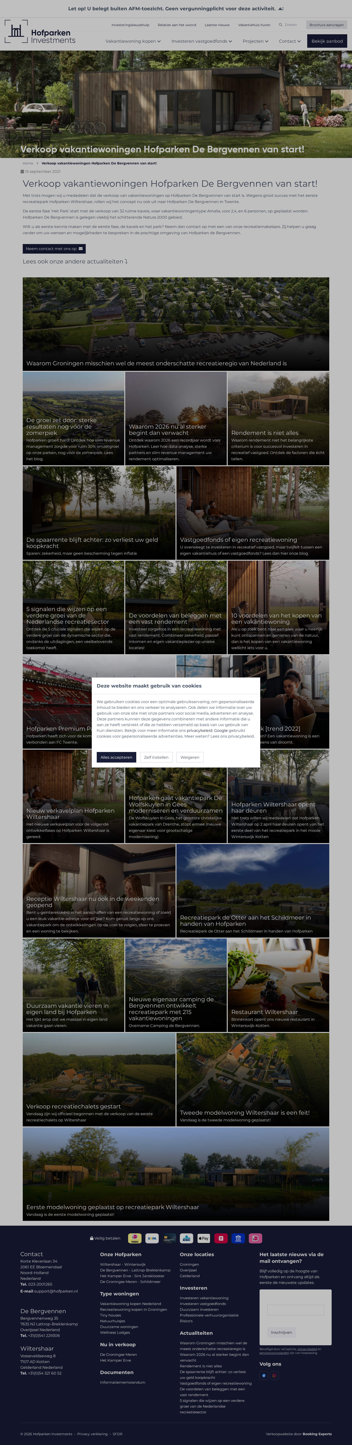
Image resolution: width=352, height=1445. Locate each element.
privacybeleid (199, 730)
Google (221, 730)
